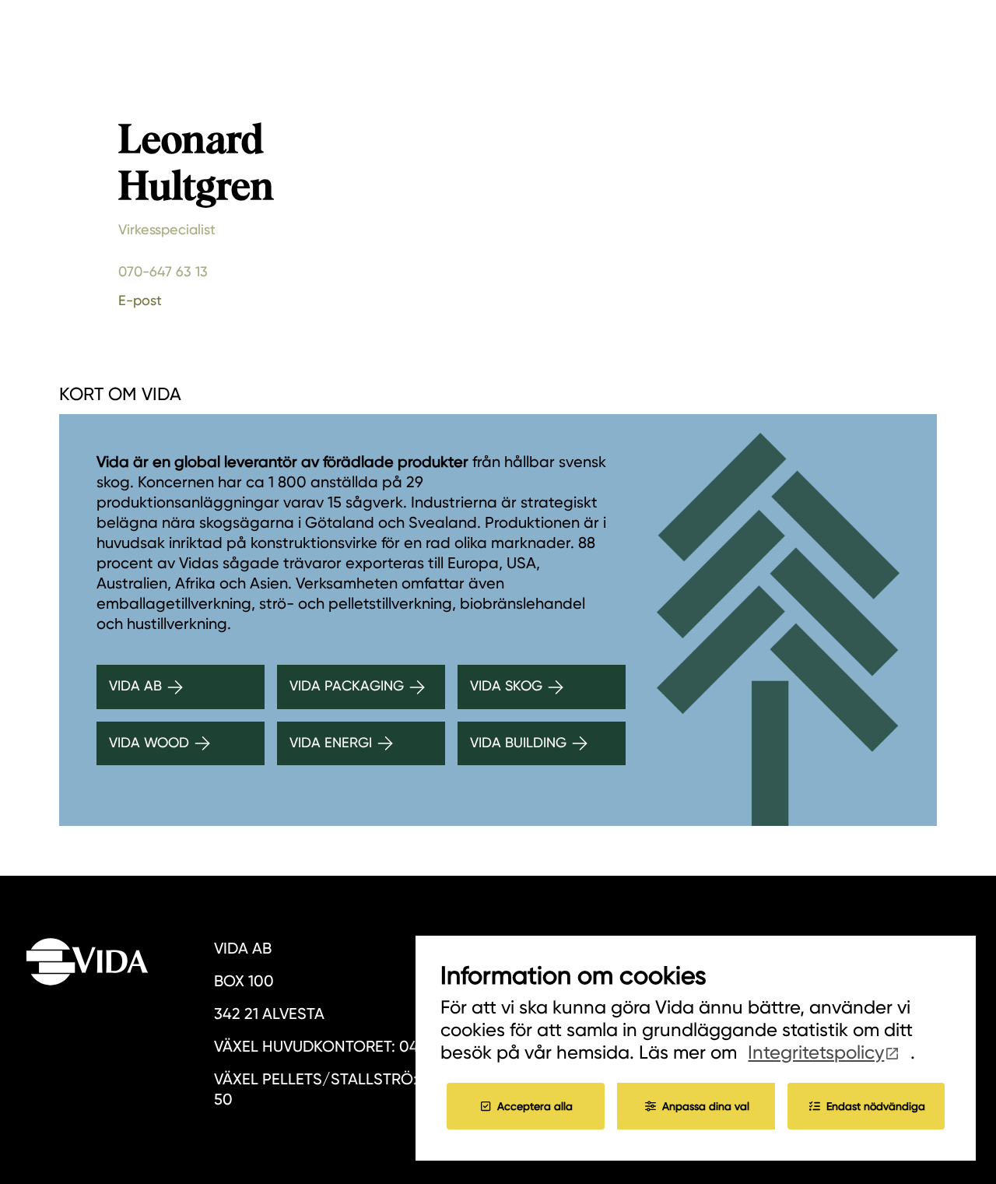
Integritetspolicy (816, 1052)
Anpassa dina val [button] (705, 1106)
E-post (140, 300)
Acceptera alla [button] (535, 1106)
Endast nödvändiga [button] (875, 1106)
